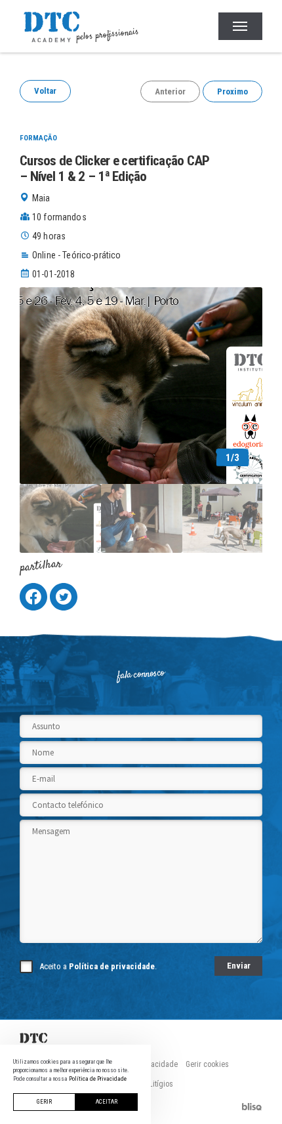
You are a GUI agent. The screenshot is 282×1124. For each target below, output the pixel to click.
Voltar (45, 91)
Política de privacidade (112, 966)
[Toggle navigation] (240, 26)
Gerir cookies (207, 1064)
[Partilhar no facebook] (33, 597)
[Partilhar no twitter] (63, 597)
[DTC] (141, 1038)
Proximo (232, 91)
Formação (38, 138)
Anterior (170, 91)
